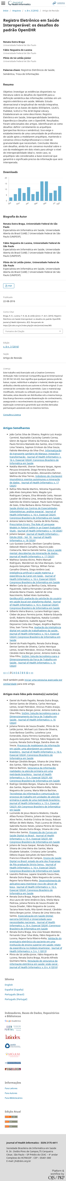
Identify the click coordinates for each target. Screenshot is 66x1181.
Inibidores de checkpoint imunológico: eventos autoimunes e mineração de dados (36, 479)
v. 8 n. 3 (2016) (31, 10)
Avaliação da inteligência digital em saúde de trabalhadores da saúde (35, 629)
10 (27, 672)
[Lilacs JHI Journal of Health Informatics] (13, 1047)
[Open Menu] (3, 3)
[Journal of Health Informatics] (13, 1021)
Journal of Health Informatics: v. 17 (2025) (32, 556)
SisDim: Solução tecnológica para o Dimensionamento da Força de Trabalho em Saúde (34, 659)
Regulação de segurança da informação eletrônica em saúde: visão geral (34, 962)
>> (32, 672)
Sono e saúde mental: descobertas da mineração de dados (36, 551)
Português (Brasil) (14, 994)
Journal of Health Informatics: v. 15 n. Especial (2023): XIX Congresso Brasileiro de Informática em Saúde (35, 777)
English (9, 984)
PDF (10, 285)
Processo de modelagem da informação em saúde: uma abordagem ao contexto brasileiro (35, 748)
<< (4, 672)
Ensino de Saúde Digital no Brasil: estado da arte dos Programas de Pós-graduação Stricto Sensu (35, 861)
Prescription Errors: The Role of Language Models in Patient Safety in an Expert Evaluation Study (35, 527)
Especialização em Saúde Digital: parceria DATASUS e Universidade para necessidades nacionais (31, 919)
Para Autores (11, 1093)
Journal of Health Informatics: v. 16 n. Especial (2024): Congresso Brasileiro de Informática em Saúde (35, 460)
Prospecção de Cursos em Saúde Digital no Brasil (33, 834)
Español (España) (14, 989)
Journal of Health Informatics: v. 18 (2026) (40, 530)
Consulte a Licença (12, 414)
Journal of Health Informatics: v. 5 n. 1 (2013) (36, 949)
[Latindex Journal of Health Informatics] (13, 1038)
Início (5, 10)
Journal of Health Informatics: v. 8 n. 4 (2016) (34, 967)
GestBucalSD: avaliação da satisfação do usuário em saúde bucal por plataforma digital (35, 600)
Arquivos (16, 10)
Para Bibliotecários (13, 1097)
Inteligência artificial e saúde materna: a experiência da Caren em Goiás (31, 574)
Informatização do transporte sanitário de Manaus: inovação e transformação (35, 453)
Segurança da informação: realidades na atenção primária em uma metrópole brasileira (33, 771)
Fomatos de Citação (14, 331)
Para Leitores (11, 1088)
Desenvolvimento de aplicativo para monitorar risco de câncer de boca (35, 883)
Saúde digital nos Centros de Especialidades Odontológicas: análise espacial (33, 510)
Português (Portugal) (16, 999)
